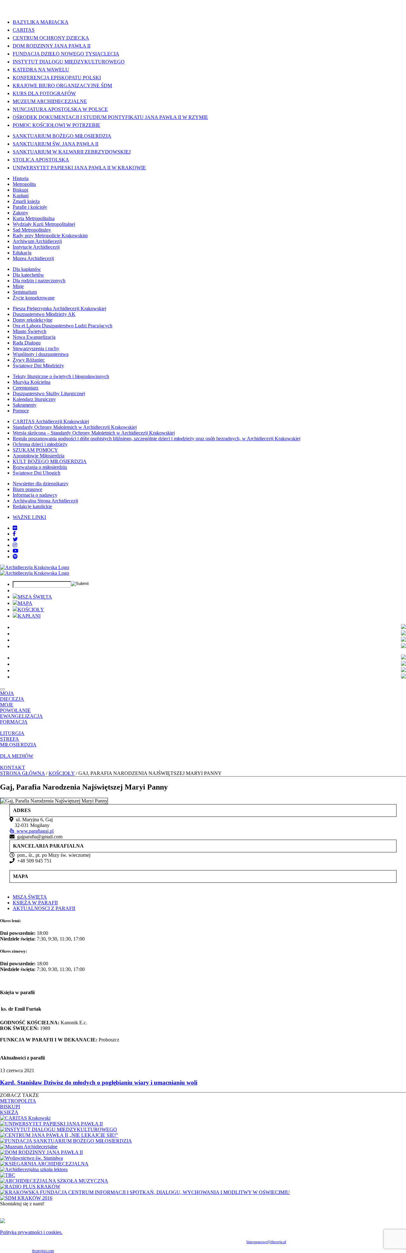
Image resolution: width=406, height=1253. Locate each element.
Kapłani (21, 195)
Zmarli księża (26, 201)
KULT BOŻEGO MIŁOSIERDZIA (50, 461)
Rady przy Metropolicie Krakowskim (50, 235)
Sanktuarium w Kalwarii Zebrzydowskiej (72, 151)
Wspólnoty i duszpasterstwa (41, 354)
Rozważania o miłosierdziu (40, 467)
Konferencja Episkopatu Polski (57, 77)
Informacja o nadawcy (35, 495)
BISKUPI (10, 1106)
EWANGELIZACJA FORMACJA (21, 719)
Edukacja (22, 252)
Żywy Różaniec (29, 360)
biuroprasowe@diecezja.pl (266, 1242)
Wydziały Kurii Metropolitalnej (44, 224)
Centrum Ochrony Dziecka (51, 38)
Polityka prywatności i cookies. (31, 1232)
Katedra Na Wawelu (41, 69)
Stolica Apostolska (41, 159)
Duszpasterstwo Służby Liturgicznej (49, 393)
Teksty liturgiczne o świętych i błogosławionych (61, 376)
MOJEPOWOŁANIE (15, 707)
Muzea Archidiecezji (33, 258)
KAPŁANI (29, 616)
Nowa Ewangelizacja (34, 337)
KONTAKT (12, 767)
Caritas (24, 30)
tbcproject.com (43, 1251)
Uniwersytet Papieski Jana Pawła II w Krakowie (79, 167)
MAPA (25, 603)
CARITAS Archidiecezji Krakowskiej (51, 421)
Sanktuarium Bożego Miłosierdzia (62, 136)
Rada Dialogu (27, 342)
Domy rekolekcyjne (32, 320)
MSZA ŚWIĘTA (35, 597)
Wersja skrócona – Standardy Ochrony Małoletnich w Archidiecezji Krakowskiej (94, 433)
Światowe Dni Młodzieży (38, 365)
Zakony (20, 212)
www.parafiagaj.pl (34, 831)
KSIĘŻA (9, 1112)
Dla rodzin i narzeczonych (39, 280)
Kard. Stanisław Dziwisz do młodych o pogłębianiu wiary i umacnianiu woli (98, 1082)
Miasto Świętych (29, 331)
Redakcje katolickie (32, 506)
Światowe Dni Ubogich (36, 473)
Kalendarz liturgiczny (34, 399)
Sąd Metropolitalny (32, 230)
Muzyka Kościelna (31, 382)
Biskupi (20, 190)
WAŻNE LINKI (29, 517)
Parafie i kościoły (30, 207)
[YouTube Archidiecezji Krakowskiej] (15, 551)
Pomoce (21, 410)
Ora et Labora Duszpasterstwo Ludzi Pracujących (62, 325)
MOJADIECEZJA (12, 696)
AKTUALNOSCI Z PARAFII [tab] (44, 908)
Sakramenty (24, 405)
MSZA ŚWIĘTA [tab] (30, 897)
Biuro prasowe (27, 489)
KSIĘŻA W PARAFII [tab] (35, 902)
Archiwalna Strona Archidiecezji (45, 500)
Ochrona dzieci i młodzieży (40, 444)
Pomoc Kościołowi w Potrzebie (56, 125)
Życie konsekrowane (34, 297)
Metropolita (24, 184)
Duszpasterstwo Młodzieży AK (44, 314)
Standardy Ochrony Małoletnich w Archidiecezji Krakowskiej (75, 427)
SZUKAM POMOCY (35, 450)
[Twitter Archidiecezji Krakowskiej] (15, 539)
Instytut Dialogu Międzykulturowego (69, 61)
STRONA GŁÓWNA (22, 773)
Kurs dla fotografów (44, 93)
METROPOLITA (18, 1101)
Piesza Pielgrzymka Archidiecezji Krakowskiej (59, 308)
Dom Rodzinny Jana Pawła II (51, 46)
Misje (18, 286)
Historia (21, 178)
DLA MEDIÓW (16, 756)
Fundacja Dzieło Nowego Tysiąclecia (66, 53)
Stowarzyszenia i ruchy (36, 348)
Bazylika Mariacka (41, 22)
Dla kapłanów (27, 269)
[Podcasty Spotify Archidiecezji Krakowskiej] (15, 556)
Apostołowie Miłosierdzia (38, 455)
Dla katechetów (28, 275)
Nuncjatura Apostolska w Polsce (60, 109)
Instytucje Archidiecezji (36, 247)
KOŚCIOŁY (31, 609)
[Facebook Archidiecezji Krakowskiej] (14, 533)
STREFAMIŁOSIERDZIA (18, 741)
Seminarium (25, 292)
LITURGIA (12, 733)
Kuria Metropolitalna (34, 218)
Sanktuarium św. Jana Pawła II (55, 144)
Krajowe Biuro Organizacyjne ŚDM (62, 85)
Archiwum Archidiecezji (37, 241)
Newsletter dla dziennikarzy (41, 483)
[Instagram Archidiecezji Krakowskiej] (15, 545)
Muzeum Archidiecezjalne (50, 101)
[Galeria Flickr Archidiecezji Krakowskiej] (15, 528)
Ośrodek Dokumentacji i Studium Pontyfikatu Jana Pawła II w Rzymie (110, 117)
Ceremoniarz (25, 387)
